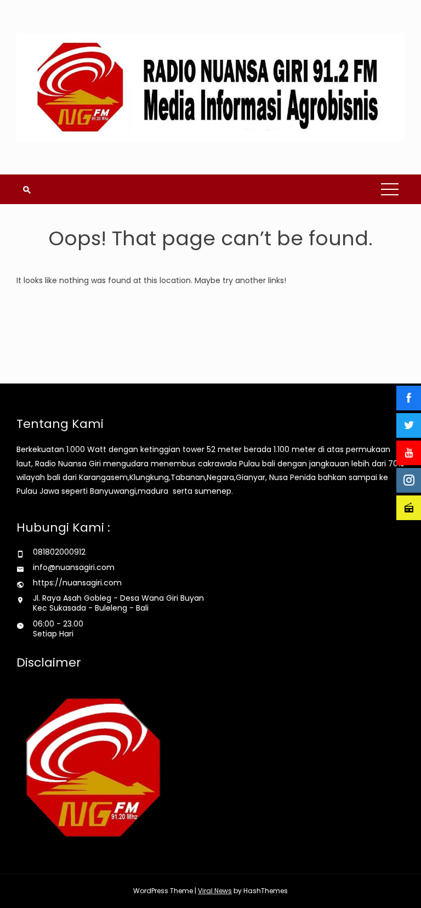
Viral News (215, 890)
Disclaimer (48, 662)
